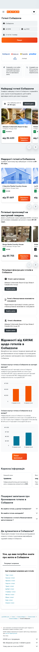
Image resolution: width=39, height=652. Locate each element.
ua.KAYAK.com (5, 616)
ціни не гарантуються (11, 633)
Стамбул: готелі (11, 592)
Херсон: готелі (10, 583)
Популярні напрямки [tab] (11, 563)
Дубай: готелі (10, 589)
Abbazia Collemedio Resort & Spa (15, 127)
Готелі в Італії (31, 616)
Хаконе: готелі (10, 578)
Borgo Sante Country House (13, 244)
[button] (3, 12)
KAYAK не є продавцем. (11, 639)
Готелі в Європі (21, 616)
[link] (10, 289)
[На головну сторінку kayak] (13, 12)
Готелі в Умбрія (13, 618)
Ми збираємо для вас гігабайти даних (16, 643)
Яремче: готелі (10, 581)
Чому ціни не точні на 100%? (13, 646)
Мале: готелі (10, 597)
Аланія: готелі (10, 603)
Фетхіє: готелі (10, 594)
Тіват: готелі (9, 575)
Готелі (13, 616)
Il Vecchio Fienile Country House (15, 186)
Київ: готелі (9, 600)
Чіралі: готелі (10, 586)
